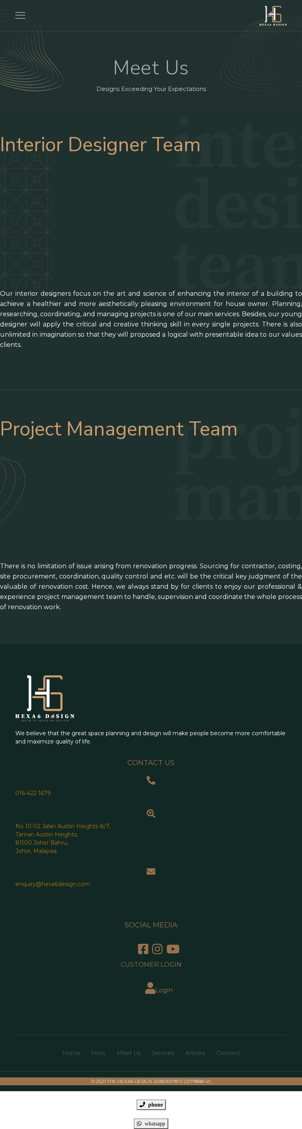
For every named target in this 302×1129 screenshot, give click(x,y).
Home (71, 1053)
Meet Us (128, 1053)
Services (162, 1053)
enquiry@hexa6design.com (52, 884)
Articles (195, 1053)
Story (98, 1053)
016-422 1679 (33, 793)
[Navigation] (20, 16)
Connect (228, 1053)
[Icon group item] (143, 949)
